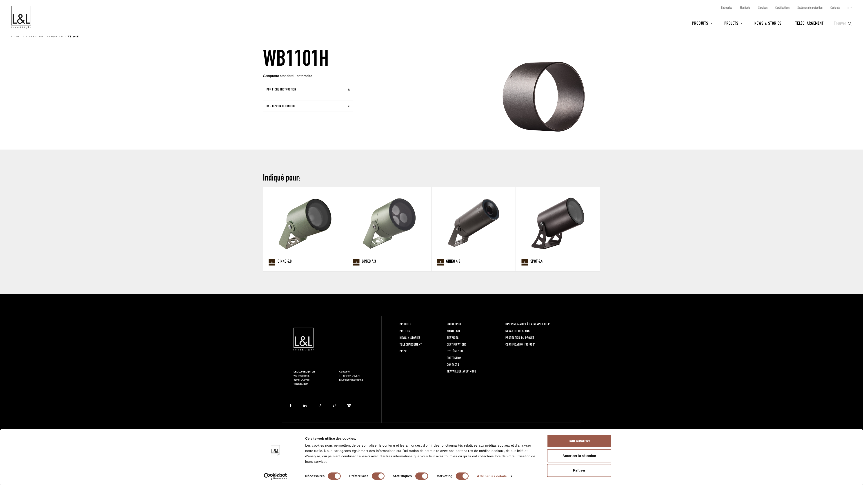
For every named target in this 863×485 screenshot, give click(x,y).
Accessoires (35, 37)
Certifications (782, 7)
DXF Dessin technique (281, 106)
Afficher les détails (492, 476)
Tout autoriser (579, 441)
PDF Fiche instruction (281, 89)
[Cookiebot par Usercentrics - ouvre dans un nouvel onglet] (275, 476)
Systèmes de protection (810, 7)
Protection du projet (519, 337)
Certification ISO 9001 (520, 344)
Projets (731, 23)
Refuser (579, 470)
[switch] (378, 476)
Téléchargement (809, 23)
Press (403, 351)
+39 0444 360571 (350, 376)
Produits (700, 23)
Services (762, 7)
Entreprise (726, 7)
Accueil (16, 37)
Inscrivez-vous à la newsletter (527, 324)
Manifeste (745, 7)
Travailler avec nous (461, 371)
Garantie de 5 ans (517, 331)
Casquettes (55, 37)
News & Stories (767, 23)
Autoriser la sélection (579, 456)
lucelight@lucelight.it (352, 380)
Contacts (835, 7)
